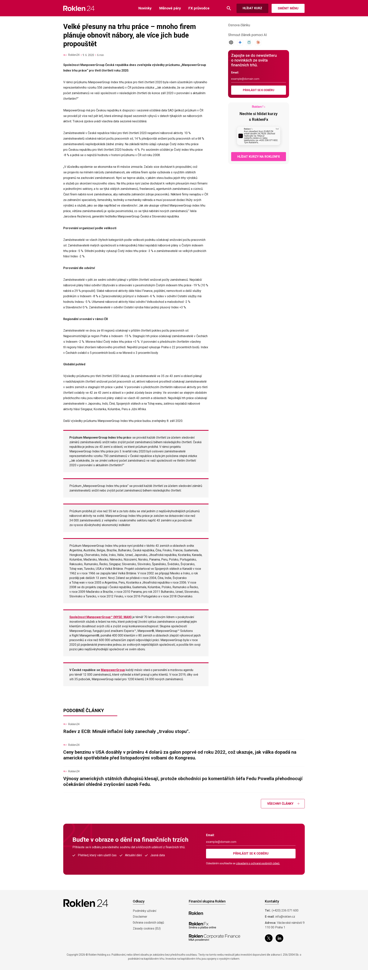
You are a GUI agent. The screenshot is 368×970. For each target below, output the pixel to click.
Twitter (269, 938)
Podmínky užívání (144, 911)
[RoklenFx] (202, 925)
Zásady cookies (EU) (147, 928)
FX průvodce (198, 8)
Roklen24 (74, 54)
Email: (235, 72)
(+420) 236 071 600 (285, 910)
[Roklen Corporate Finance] (214, 937)
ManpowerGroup (113, 670)
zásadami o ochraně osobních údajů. (258, 863)
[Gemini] (240, 42)
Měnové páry (170, 8)
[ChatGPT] (231, 42)
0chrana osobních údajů (148, 922)
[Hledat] (228, 8)
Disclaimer (140, 916)
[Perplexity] (249, 42)
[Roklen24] (65, 55)
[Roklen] (196, 913)
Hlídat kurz (252, 8)
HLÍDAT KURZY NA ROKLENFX (258, 156)
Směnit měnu (288, 8)
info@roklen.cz (285, 916)
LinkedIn (279, 938)
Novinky (145, 8)
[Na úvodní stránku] (78, 8)
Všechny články (280, 803)
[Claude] (258, 42)
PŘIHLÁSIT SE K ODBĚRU (258, 90)
